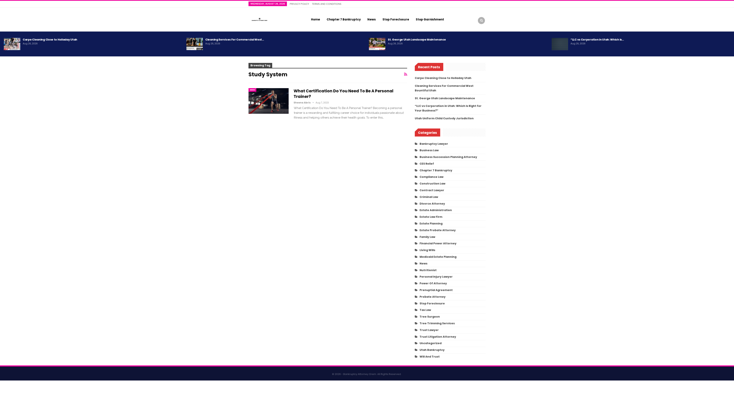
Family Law (427, 237)
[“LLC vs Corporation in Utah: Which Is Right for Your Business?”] (560, 44)
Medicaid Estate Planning (438, 257)
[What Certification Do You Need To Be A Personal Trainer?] (268, 101)
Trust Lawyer (429, 330)
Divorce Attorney (432, 204)
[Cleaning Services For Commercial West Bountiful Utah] (194, 44)
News (371, 19)
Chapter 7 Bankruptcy (344, 19)
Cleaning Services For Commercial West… (234, 39)
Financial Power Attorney (438, 243)
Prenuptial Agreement (436, 290)
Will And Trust (430, 357)
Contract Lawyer (432, 190)
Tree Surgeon (430, 317)
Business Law (429, 150)
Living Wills (427, 250)
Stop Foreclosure (395, 19)
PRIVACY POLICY (299, 4)
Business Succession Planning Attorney (448, 157)
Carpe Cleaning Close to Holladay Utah (50, 39)
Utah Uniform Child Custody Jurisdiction (444, 118)
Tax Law (425, 310)
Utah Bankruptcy (432, 350)
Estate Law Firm (431, 217)
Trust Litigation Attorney (438, 337)
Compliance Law (431, 177)
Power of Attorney (433, 283)
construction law (432, 183)
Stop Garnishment (430, 19)
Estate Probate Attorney (438, 230)
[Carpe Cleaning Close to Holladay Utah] (12, 44)
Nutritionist (428, 270)
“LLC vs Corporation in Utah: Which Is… (597, 39)
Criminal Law (429, 197)
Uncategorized (431, 343)
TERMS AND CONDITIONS (326, 4)
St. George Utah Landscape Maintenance (417, 39)
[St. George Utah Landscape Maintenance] (377, 44)
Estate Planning (431, 223)
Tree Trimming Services (437, 323)
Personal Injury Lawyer (436, 277)
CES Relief (427, 164)
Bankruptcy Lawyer (434, 144)
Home (315, 19)
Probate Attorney (433, 297)
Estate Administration (436, 210)
